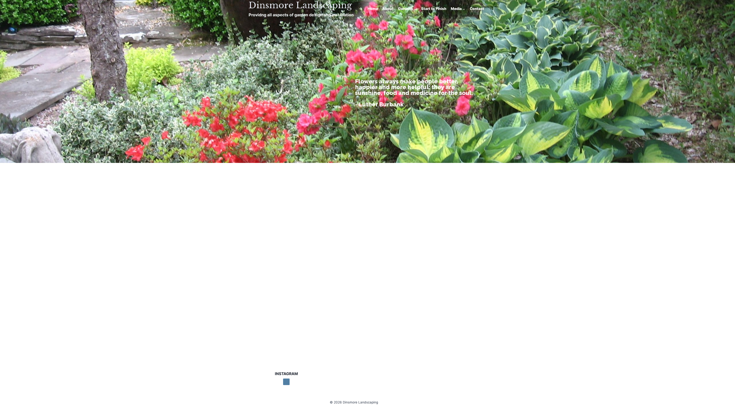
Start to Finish (433, 9)
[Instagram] (286, 382)
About (388, 9)
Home (373, 9)
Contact (477, 9)
